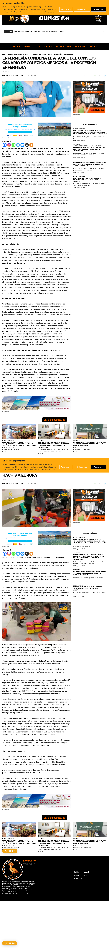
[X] (90, 75)
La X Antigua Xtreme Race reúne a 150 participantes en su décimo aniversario (43, 31)
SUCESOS (76, 161)
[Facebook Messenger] (22, 145)
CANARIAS (11, 54)
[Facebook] (85, 75)
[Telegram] (104, 75)
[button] (9, 943)
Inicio (4, 54)
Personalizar (65, 9)
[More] (31, 145)
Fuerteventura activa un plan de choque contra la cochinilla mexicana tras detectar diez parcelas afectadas (90, 132)
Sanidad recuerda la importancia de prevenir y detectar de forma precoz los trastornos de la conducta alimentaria (89, 148)
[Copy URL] (100, 75)
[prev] (100, 31)
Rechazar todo (82, 9)
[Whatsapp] (13, 145)
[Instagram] (9, 145)
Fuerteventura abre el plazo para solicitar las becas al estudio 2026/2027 (87, 179)
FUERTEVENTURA (79, 129)
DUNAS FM (32, 75)
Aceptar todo (98, 9)
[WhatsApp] (95, 75)
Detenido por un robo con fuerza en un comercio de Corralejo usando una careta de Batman (89, 164)
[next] (103, 31)
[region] (54, 7)
